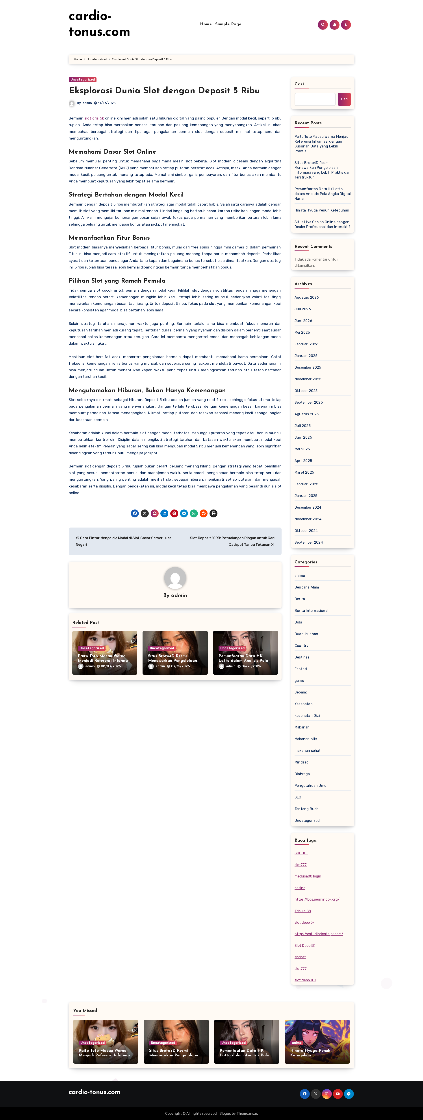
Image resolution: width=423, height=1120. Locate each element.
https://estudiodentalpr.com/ (319, 934)
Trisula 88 (303, 911)
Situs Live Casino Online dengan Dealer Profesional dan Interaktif (323, 224)
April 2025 (303, 461)
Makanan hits (306, 739)
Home (206, 24)
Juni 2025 (303, 437)
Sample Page (228, 24)
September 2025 (309, 402)
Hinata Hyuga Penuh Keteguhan (322, 210)
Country (301, 646)
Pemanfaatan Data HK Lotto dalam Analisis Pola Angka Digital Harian (243, 661)
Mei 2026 (302, 332)
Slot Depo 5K (305, 945)
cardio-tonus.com (95, 1092)
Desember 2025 (308, 367)
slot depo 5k (304, 922)
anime (300, 576)
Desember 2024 (308, 507)
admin (87, 103)
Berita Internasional (311, 611)
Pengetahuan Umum (312, 785)
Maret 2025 (304, 472)
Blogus (225, 1113)
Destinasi (302, 657)
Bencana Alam (307, 587)
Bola (298, 622)
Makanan (302, 727)
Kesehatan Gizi (307, 716)
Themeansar (247, 1113)
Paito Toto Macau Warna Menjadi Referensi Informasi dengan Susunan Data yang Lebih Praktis (322, 143)
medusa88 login (308, 876)
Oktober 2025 (306, 391)
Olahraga (302, 774)
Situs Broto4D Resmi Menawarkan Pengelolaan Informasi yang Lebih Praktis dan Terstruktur (323, 170)
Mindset (301, 762)
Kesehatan (304, 704)
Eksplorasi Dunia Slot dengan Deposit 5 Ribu (164, 91)
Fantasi (301, 669)
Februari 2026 (307, 344)
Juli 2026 (303, 309)
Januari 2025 (306, 496)
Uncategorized (82, 79)
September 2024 (309, 542)
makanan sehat (308, 751)
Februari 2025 (306, 484)
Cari (299, 84)
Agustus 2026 (307, 297)
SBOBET (301, 853)
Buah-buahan (306, 634)
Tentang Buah (307, 809)
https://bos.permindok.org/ (317, 899)
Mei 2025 (302, 449)
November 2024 (308, 519)
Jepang (301, 692)
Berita (300, 599)
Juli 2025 (303, 426)
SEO (298, 797)
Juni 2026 (303, 321)
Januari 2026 (306, 356)
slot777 (301, 865)
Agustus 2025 (307, 414)
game (299, 681)
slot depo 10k (305, 980)
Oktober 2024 (306, 531)
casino (300, 888)
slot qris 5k (94, 118)
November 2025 (308, 379)
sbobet (300, 957)
